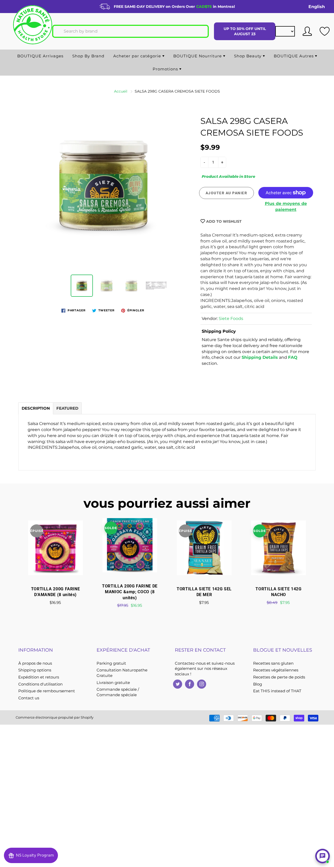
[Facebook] (189, 684)
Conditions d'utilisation (40, 684)
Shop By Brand (88, 55)
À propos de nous (35, 663)
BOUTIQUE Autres (294, 55)
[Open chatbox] (322, 856)
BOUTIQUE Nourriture (198, 55)
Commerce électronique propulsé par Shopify (54, 717)
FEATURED (67, 408)
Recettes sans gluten (273, 663)
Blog (257, 684)
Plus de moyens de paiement (286, 206)
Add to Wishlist (223, 221)
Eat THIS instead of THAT (277, 691)
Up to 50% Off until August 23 (245, 31)
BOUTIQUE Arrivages (40, 55)
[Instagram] (201, 684)
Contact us (28, 698)
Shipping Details (260, 357)
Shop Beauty (248, 55)
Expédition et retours (38, 677)
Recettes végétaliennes (275, 670)
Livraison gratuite (113, 682)
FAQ (292, 357)
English (316, 6)
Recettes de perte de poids (279, 677)
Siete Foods (231, 318)
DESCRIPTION (36, 408)
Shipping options (34, 670)
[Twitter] (177, 684)
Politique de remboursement (46, 691)
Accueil (120, 91)
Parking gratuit (111, 663)
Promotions (166, 68)
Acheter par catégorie (137, 55)
